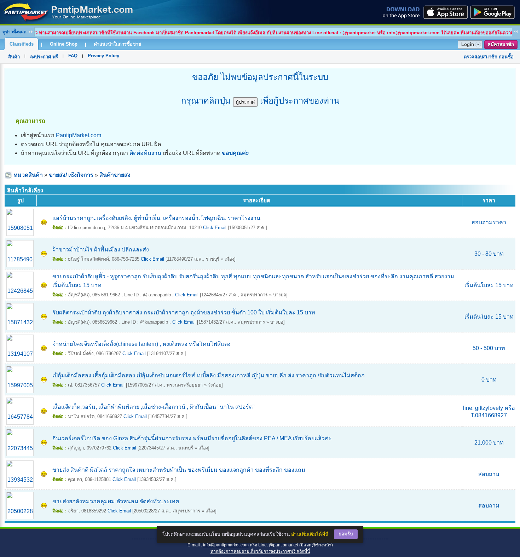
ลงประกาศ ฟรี (44, 56)
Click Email (214, 227)
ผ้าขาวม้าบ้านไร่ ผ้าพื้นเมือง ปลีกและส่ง (100, 249)
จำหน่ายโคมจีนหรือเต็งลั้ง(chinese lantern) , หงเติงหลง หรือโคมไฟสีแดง (141, 344)
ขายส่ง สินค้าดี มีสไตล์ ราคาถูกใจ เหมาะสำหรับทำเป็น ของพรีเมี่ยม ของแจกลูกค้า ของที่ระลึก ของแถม (178, 470)
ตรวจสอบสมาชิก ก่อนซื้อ (489, 56)
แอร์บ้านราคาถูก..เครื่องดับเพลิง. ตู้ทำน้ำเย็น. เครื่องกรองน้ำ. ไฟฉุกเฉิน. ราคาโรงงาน (156, 218)
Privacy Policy (103, 55)
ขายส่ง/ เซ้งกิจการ (71, 175)
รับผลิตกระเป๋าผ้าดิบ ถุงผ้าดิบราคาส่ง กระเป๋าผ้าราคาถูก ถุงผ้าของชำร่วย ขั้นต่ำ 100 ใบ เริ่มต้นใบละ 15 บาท (183, 312)
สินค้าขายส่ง (115, 175)
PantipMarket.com (78, 135)
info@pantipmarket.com (226, 545)
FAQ (72, 55)
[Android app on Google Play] (494, 12)
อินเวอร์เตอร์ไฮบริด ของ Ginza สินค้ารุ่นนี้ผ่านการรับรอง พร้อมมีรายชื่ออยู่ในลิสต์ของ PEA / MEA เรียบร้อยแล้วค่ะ (192, 438)
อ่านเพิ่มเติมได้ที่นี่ (309, 534)
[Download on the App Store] (445, 12)
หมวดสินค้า (28, 175)
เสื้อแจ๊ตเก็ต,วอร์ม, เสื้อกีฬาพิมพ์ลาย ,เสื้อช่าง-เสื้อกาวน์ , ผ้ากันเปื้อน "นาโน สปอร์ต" (153, 407)
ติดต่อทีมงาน (145, 153)
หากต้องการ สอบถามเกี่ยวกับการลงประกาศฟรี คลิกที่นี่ (260, 551)
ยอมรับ (346, 533)
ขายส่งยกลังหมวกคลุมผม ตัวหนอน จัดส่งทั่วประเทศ (115, 501)
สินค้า (14, 56)
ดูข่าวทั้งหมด (14, 31)
